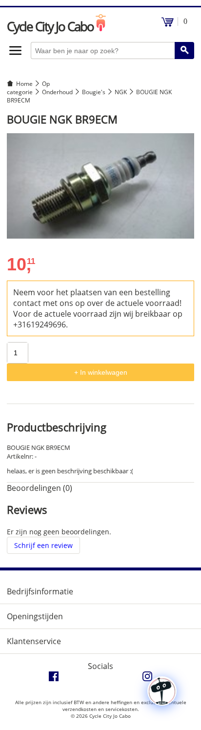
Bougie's (93, 92)
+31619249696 (39, 324)
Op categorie (28, 88)
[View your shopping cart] (167, 24)
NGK (121, 92)
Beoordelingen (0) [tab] (39, 488)
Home (24, 84)
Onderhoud (57, 92)
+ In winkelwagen (100, 372)
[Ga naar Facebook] (54, 678)
